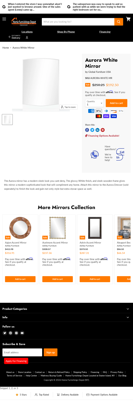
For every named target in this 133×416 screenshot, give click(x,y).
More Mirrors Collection (66, 207)
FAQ (105, 372)
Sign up (50, 352)
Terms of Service (14, 375)
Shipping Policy (80, 372)
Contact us (40, 372)
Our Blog (122, 375)
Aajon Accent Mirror (15, 242)
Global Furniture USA (99, 71)
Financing (95, 372)
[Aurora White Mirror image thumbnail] (7, 119)
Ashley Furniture (12, 245)
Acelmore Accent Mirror (55, 242)
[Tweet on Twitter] (92, 130)
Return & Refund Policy (59, 372)
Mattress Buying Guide (51, 375)
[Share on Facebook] (87, 130)
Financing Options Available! (103, 135)
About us (10, 372)
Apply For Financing (16, 360)
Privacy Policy (116, 372)
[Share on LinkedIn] (97, 130)
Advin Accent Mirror (90, 242)
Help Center (31, 375)
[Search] (118, 22)
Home (5, 47)
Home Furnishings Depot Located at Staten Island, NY (90, 375)
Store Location (24, 372)
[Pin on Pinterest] (103, 130)
